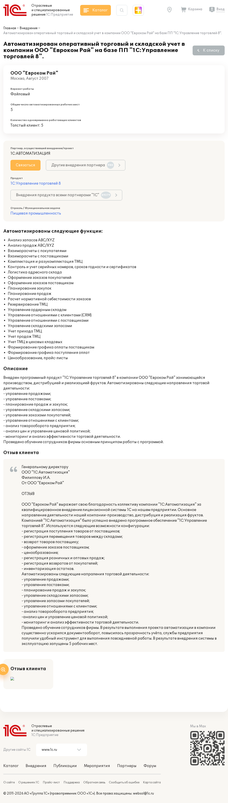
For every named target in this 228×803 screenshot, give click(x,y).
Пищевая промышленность (35, 213)
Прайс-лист (51, 782)
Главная (9, 28)
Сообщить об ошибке (124, 782)
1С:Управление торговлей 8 (35, 183)
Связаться (25, 165)
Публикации (65, 766)
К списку (211, 50)
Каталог (10, 766)
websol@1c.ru (143, 793)
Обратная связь (94, 782)
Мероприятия (97, 766)
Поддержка (71, 782)
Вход (220, 9)
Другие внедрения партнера (82, 165)
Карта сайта (152, 782)
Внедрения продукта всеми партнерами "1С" (63, 195)
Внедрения (28, 28)
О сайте (9, 782)
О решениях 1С (28, 782)
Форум (150, 766)
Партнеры (126, 766)
